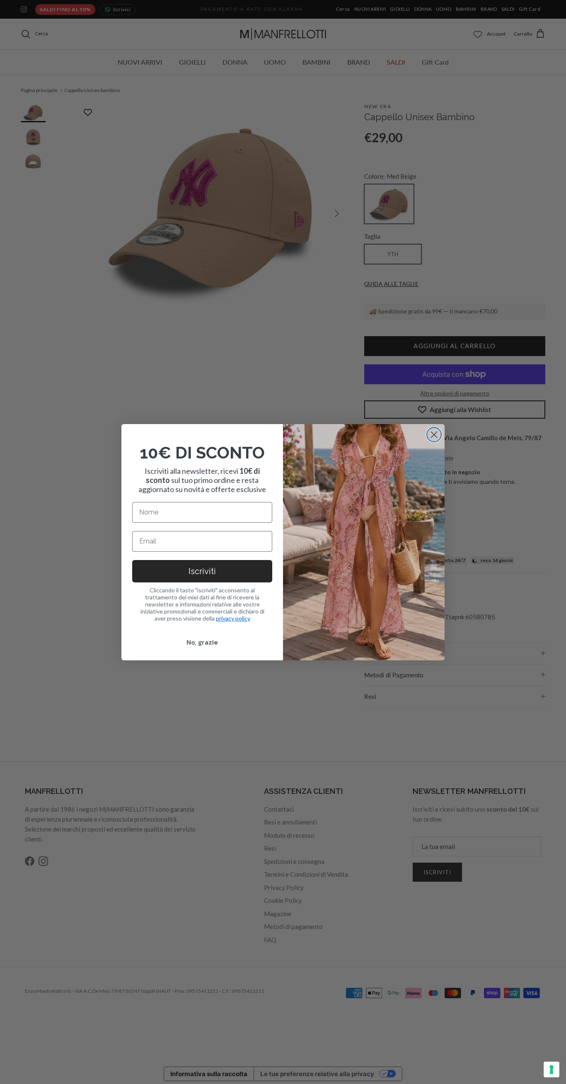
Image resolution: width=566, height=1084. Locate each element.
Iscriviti (202, 571)
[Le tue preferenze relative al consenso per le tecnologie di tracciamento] (551, 1069)
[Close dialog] (434, 434)
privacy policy (233, 618)
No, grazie (202, 642)
